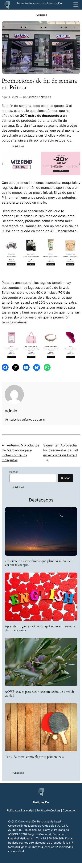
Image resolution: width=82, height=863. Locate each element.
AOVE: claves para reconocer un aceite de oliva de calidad (40, 693)
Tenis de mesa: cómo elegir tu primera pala (34, 757)
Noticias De (41, 802)
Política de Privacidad (20, 810)
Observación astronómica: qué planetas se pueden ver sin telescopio (39, 563)
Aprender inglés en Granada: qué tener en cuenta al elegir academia (40, 628)
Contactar (69, 810)
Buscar (13, 471)
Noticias (46, 96)
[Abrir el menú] (76, 5)
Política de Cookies (48, 810)
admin (32, 96)
